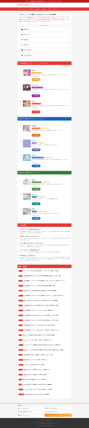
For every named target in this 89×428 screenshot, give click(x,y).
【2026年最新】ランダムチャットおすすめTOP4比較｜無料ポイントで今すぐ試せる (41, 320)
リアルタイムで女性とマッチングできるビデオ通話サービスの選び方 (38, 389)
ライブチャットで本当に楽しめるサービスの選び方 (34, 364)
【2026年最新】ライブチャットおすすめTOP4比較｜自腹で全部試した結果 (39, 285)
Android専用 (37, 9)
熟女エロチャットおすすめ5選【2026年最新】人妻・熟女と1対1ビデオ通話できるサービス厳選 (43, 349)
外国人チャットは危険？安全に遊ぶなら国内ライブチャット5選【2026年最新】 (39, 335)
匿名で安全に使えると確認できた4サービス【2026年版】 (34, 379)
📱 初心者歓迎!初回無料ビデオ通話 (25, 411)
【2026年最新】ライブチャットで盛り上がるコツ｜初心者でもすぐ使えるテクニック (41, 330)
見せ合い (49, 9)
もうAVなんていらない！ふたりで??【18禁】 (54, 415)
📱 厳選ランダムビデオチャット (24, 415)
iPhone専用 (31, 9)
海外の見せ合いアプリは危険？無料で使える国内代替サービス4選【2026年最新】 (40, 290)
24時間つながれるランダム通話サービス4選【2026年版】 (35, 374)
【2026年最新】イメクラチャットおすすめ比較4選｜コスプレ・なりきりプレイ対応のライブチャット (44, 280)
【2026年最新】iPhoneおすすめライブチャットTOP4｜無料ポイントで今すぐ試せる (41, 315)
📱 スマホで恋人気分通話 (23, 408)
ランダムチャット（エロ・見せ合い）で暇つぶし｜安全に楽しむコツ (37, 340)
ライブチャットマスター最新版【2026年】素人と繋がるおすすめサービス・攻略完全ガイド (43, 344)
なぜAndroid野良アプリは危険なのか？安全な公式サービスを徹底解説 (37, 384)
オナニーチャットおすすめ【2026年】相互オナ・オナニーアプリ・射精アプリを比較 (40, 270)
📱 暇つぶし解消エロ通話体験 (51, 408)
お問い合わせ (49, 420)
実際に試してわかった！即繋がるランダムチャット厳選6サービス (36, 369)
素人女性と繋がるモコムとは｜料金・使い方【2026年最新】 (37, 394)
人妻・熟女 (44, 9)
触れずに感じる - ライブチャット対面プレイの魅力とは (35, 359)
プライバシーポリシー (41, 420)
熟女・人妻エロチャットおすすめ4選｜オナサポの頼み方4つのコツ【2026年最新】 (41, 300)
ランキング (24, 9)
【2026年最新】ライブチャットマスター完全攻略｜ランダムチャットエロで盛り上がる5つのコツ (44, 295)
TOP (19, 9)
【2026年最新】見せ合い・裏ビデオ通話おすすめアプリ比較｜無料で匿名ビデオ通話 (40, 305)
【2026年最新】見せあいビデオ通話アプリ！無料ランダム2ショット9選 (38, 354)
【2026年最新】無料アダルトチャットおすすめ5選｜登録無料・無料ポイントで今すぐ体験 (42, 275)
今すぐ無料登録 (36, 79)
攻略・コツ (56, 9)
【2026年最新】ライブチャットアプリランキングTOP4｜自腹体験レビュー (39, 310)
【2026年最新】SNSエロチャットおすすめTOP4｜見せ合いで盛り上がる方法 (39, 325)
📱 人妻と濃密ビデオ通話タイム (52, 411)
